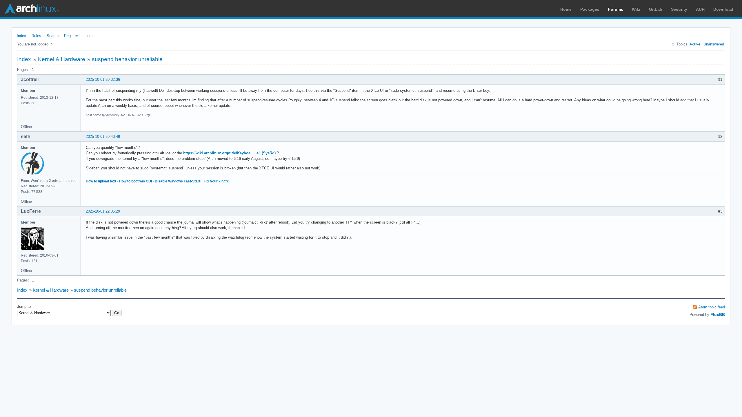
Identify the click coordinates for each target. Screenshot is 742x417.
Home (566, 9)
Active (695, 44)
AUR (700, 9)
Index (21, 36)
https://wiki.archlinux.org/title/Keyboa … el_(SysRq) (229, 153)
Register (71, 36)
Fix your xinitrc (216, 181)
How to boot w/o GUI (135, 181)
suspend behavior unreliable (127, 59)
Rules (36, 36)
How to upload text (101, 181)
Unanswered (713, 44)
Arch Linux (31, 8)
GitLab (655, 9)
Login (87, 36)
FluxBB (717, 314)
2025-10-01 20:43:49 (103, 136)
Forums (615, 9)
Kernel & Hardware (61, 59)
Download (723, 9)
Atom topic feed (711, 307)
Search (53, 36)
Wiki (636, 9)
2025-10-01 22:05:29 (103, 211)
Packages (589, 9)
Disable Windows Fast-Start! (178, 181)
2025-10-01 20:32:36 (103, 79)
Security (679, 9)
